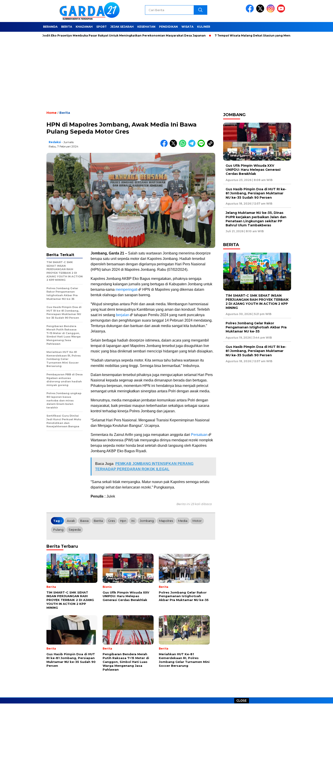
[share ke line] (202, 146)
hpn (123, 521)
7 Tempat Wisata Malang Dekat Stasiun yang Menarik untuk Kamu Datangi (253, 35)
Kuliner (203, 26)
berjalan (122, 315)
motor (197, 521)
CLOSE (241, 700)
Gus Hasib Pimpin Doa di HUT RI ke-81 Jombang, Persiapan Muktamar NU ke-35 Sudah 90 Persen (256, 193)
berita (98, 521)
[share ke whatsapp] (183, 146)
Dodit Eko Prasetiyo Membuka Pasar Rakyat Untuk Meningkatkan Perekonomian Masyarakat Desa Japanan (106, 35)
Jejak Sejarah (122, 26)
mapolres (166, 521)
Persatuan (199, 435)
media (182, 521)
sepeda (75, 529)
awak (71, 521)
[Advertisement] (166, 735)
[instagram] (271, 11)
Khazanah (84, 26)
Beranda (50, 26)
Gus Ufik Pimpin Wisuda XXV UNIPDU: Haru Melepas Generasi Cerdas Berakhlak (253, 170)
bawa (84, 521)
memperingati (127, 289)
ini (133, 521)
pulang (58, 529)
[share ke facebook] (165, 146)
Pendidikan (168, 26)
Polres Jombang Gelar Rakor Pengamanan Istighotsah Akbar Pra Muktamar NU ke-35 (256, 327)
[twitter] (261, 11)
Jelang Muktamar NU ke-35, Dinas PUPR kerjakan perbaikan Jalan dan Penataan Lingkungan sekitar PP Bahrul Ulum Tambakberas (256, 219)
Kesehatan (146, 26)
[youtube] (282, 11)
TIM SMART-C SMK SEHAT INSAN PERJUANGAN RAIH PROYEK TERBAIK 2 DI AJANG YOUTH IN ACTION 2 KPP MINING (257, 301)
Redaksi (55, 142)
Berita (66, 26)
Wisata (187, 26)
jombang (147, 521)
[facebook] (250, 11)
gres (111, 521)
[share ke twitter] (174, 146)
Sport (101, 26)
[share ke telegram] (193, 146)
